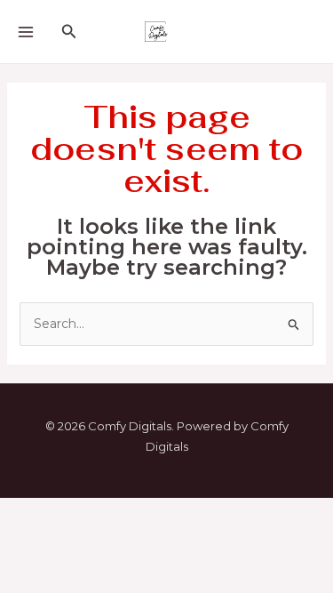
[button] (69, 32)
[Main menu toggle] (25, 31)
